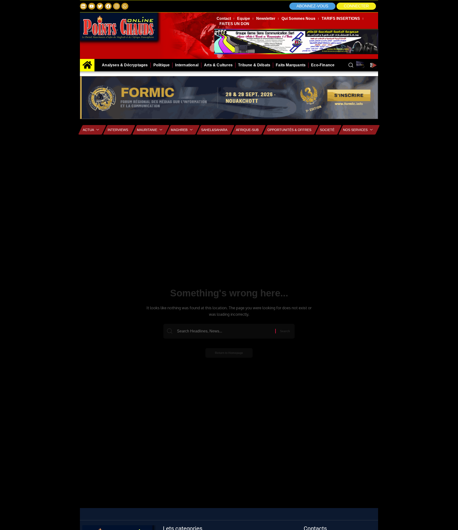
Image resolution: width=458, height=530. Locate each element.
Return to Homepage (229, 353)
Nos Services (355, 130)
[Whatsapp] (124, 6)
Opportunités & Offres (289, 130)
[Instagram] (116, 6)
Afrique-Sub (247, 130)
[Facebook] (108, 6)
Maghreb (179, 130)
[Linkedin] (83, 6)
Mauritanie (147, 130)
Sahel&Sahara (214, 130)
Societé (327, 130)
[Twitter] (100, 6)
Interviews (118, 130)
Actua (88, 130)
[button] (356, 6)
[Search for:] (225, 331)
